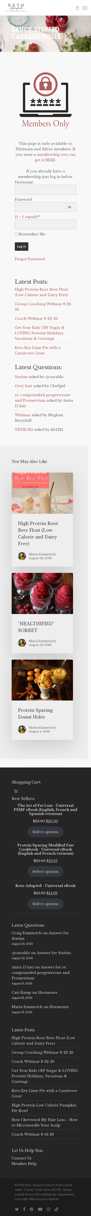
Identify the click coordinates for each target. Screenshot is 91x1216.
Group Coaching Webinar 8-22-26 (42, 1052)
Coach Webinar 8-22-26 (36, 318)
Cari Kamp (21, 992)
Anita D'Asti (23, 967)
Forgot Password (30, 259)
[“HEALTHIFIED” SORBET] (42, 613)
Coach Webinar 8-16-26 (33, 1134)
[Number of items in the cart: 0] (16, 791)
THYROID (24, 429)
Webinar (22, 415)
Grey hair (24, 386)
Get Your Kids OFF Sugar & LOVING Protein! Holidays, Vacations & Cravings (40, 333)
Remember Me (31, 234)
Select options (45, 832)
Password (23, 199)
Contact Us (22, 1158)
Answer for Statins (54, 953)
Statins (21, 377)
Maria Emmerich (27, 1007)
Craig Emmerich (27, 933)
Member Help (24, 1164)
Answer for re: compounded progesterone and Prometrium (41, 972)
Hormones (47, 992)
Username (24, 182)
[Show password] (69, 207)
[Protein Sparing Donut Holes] (42, 700)
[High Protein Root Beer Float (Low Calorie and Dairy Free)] (42, 520)
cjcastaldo (21, 953)
